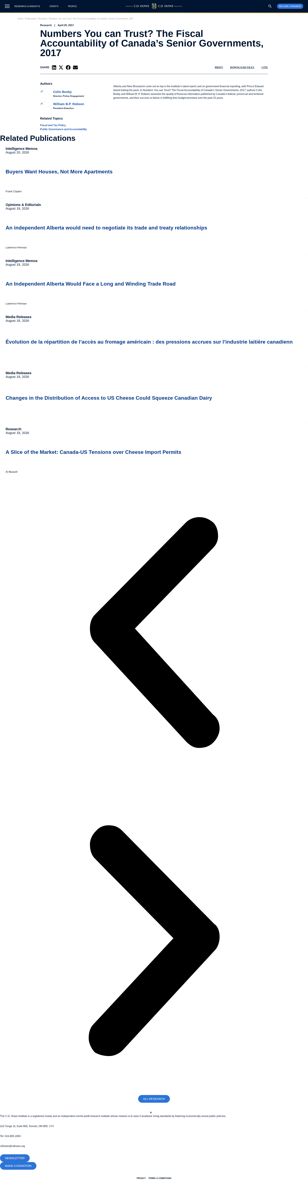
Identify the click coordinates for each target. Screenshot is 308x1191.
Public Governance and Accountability (63, 129)
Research (42, 18)
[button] (54, 67)
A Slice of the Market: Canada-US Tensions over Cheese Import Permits (93, 452)
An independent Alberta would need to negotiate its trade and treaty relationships (106, 228)
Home (20, 18)
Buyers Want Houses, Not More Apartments (59, 172)
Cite (264, 67)
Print (219, 67)
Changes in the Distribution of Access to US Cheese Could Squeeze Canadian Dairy (109, 398)
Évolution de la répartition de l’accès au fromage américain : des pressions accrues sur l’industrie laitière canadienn (149, 342)
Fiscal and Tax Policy (53, 125)
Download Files (242, 67)
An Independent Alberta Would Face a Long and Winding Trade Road (91, 284)
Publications (30, 18)
